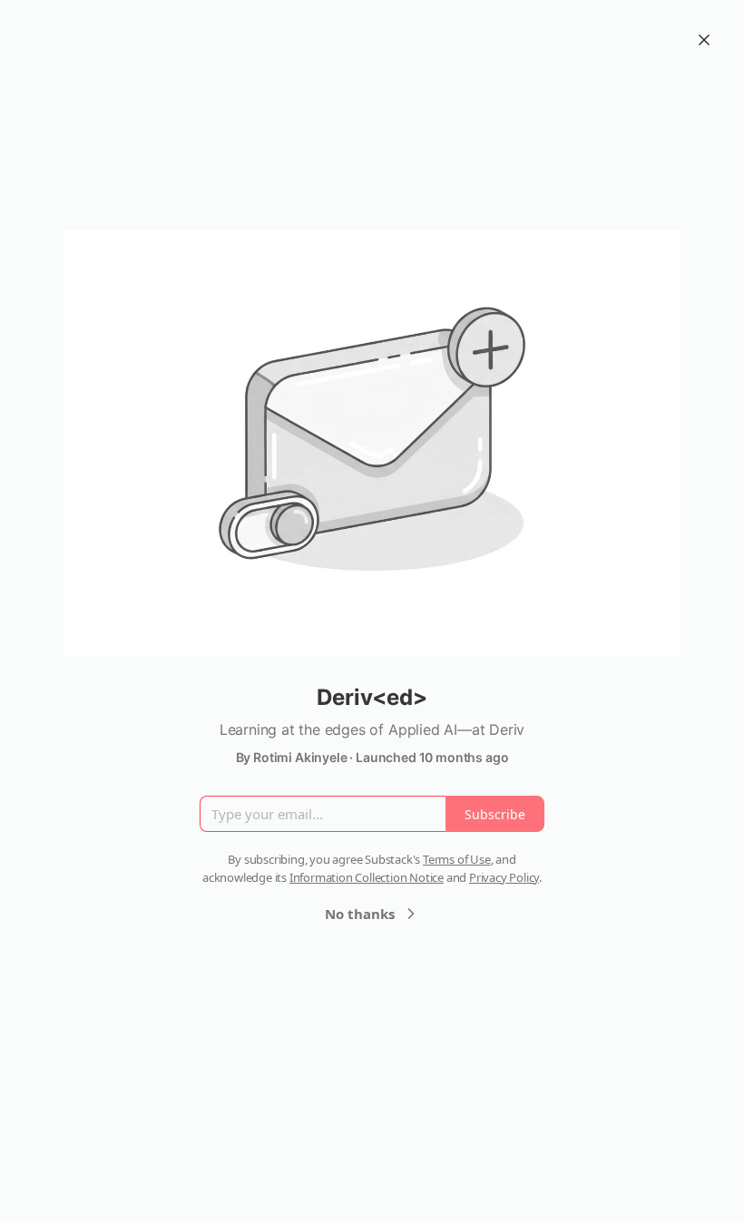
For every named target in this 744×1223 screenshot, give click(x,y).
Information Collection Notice (366, 877)
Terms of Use (457, 859)
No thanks (360, 914)
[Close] (704, 40)
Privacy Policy (504, 877)
